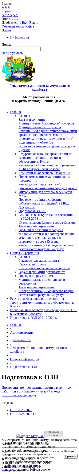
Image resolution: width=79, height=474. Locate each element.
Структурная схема (32, 264)
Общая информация (24, 253)
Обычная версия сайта (18, 26)
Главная (15, 112)
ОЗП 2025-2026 (21, 410)
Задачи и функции (32, 119)
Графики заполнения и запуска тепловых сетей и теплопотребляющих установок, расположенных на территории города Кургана (47, 235)
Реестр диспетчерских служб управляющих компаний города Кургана (48, 186)
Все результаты (12, 53)
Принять (70, 456)
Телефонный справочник (37, 226)
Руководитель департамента (39, 260)
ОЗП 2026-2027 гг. (23, 414)
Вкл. (25, 22)
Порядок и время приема (36, 276)
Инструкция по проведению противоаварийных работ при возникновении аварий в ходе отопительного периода (36, 391)
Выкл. (33, 22)
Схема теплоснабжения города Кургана (47, 222)
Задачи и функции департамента (42, 272)
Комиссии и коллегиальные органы (44, 173)
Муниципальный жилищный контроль (47, 123)
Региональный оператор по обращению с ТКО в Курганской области (47, 167)
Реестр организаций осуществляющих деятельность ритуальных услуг (46, 247)
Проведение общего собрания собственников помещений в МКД (44, 201)
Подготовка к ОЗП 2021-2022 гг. (33, 317)
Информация (19, 37)
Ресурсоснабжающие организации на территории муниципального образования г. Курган (45, 157)
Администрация (21, 332)
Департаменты (20, 340)
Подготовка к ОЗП (32, 211)
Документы (27, 207)
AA (4, 15)
